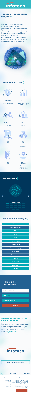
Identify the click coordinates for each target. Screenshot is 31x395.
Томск (15, 237)
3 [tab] (15, 203)
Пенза (15, 234)
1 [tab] (7, 203)
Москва (15, 224)
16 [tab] (13, 209)
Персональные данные (15, 362)
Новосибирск (15, 241)
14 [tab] (19, 207)
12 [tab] (11, 207)
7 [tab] (11, 205)
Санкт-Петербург (15, 227)
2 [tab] (11, 203)
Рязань (15, 258)
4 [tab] (19, 203)
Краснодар (15, 261)
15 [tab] (23, 207)
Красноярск (15, 265)
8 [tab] (15, 205)
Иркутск (15, 268)
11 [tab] (7, 207)
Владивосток (15, 255)
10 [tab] (23, 205)
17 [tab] (17, 209)
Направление (9, 301)
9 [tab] (19, 205)
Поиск (15, 305)
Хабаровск (15, 251)
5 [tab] (23, 203)
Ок (22, 390)
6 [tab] (7, 205)
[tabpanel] (15, 195)
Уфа (15, 230)
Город (6, 296)
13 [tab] (15, 207)
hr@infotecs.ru (12, 332)
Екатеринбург (15, 244)
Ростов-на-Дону (15, 248)
